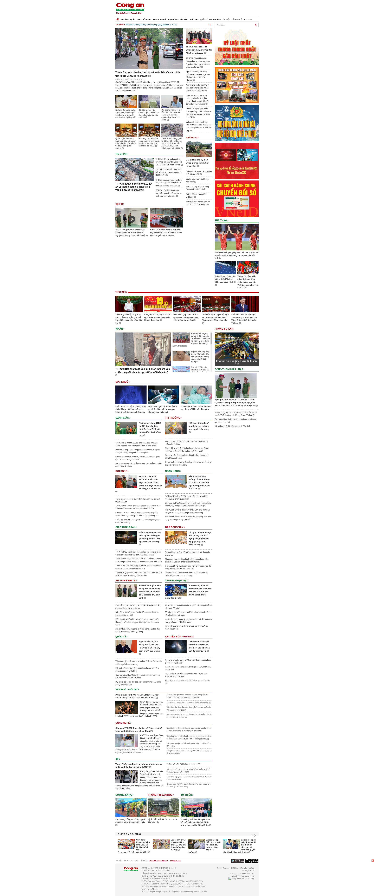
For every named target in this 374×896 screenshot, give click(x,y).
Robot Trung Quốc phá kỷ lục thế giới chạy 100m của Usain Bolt (225, 279)
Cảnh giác (122, 418)
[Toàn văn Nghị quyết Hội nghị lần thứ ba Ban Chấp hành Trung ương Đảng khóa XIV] (216, 304)
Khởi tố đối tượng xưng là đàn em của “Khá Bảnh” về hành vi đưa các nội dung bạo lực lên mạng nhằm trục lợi (191, 339)
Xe (245, 19)
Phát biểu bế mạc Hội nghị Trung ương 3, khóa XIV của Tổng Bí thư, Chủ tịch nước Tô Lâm (244, 318)
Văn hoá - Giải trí (126, 689)
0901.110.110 (175, 861)
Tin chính (124, 19)
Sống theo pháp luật (229, 369)
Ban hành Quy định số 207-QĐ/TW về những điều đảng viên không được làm (186, 317)
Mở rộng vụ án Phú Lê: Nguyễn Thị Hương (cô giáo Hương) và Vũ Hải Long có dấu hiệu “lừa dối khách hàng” (137, 622)
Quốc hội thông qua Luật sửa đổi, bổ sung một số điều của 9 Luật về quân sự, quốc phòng (125, 143)
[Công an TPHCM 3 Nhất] (237, 47)
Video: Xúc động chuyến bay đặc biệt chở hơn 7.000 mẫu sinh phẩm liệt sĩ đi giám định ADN (166, 233)
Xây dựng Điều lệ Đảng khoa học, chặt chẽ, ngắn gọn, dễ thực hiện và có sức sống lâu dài (128, 318)
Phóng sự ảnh (224, 329)
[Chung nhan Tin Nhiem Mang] (241, 879)
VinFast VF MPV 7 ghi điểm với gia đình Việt (184, 764)
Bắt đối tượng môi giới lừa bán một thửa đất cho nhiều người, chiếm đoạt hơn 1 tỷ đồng (171, 115)
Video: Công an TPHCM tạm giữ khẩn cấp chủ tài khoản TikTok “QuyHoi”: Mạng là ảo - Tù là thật (130, 233)
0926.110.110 (162, 861)
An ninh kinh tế (159, 19)
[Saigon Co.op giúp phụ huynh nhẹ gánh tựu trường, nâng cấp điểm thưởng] (196, 844)
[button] (208, 24)
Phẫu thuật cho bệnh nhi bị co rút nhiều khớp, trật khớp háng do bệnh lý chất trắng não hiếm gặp (130, 409)
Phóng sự (192, 137)
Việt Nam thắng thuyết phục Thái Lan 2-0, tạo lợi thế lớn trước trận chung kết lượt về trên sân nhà (237, 255)
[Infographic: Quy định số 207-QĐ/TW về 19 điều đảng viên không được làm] (158, 304)
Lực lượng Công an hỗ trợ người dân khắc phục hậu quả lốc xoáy (130, 820)
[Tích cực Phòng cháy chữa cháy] (237, 85)
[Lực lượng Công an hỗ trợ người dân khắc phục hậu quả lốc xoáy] (131, 808)
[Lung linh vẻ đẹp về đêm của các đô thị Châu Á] (237, 345)
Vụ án (132, 19)
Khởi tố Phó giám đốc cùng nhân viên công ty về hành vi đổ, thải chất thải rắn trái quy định (150, 591)
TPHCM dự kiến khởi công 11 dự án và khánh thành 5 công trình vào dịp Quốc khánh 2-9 (133, 187)
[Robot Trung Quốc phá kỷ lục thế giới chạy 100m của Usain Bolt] (225, 268)
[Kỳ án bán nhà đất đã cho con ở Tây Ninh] (163, 808)
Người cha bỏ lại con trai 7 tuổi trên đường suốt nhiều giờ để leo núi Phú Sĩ (197, 88)
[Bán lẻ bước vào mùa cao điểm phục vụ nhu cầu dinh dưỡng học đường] (161, 844)
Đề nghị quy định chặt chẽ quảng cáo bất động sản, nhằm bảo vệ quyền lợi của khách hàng (200, 538)
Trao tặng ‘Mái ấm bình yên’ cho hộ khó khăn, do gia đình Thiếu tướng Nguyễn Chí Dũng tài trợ (195, 822)
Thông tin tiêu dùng (129, 834)
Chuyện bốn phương (179, 636)
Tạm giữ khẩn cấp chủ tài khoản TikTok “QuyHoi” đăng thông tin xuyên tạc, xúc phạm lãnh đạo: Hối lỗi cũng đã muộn (235, 402)
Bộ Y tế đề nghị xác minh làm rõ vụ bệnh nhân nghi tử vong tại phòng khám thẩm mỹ (162, 409)
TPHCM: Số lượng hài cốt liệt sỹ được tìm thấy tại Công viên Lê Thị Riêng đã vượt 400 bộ (169, 162)
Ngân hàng (172, 471)
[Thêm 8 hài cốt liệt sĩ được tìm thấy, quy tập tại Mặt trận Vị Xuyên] (199, 36)
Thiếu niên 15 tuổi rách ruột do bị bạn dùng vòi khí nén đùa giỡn (196, 407)
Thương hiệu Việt (176, 580)
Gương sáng (215, 19)
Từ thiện (226, 19)
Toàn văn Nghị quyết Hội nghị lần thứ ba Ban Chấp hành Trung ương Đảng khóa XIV (215, 317)
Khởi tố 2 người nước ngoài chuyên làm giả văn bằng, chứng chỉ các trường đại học (125, 114)
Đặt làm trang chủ (128, 861)
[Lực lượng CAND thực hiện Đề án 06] (237, 161)
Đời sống (184, 19)
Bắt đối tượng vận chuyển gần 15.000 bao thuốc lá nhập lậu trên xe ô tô (148, 114)
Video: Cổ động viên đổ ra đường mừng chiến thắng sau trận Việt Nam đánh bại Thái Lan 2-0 (248, 282)
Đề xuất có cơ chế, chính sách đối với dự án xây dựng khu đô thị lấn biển (169, 172)
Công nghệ (237, 19)
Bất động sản (174, 527)
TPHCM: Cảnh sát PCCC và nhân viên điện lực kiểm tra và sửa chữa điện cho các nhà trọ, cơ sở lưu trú (150, 482)
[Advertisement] (205, 8)
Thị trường (173, 19)
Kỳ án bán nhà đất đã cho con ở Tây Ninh (162, 820)
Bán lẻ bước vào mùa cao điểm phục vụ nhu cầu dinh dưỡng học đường (178, 845)
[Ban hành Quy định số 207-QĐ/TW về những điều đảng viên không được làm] (187, 304)
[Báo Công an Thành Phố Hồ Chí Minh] (117, 18)
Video (249, 19)
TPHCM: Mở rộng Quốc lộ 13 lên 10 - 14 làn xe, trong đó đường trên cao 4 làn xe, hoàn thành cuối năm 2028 (171, 143)
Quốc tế (204, 19)
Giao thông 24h (144, 19)
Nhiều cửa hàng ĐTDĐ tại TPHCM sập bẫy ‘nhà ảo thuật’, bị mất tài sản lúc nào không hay (150, 429)
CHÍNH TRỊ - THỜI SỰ (123, 79)
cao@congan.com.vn (246, 876)
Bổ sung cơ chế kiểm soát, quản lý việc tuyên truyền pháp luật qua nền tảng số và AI (149, 142)
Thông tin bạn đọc (160, 795)
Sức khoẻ (122, 382)
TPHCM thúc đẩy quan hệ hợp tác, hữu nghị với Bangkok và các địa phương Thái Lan (169, 183)
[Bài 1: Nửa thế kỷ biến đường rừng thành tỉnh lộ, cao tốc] (199, 149)
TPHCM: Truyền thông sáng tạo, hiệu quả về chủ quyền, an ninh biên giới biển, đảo (169, 193)
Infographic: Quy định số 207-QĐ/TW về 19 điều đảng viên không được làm (157, 317)
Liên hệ (143, 861)
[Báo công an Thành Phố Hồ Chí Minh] (130, 6)
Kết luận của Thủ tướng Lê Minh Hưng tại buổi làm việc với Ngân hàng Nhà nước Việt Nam (199, 482)
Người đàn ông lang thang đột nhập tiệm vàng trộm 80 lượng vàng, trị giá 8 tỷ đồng (200, 357)
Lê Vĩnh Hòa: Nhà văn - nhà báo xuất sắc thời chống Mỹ (189, 703)
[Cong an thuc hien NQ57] (237, 123)
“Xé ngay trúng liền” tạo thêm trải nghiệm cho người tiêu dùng (199, 426)
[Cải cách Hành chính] (237, 198)
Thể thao (194, 19)
